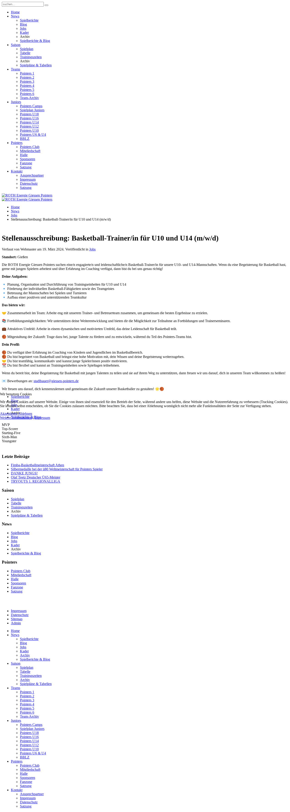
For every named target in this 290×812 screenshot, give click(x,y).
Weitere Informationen (16, 418)
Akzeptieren (8, 414)
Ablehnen (25, 414)
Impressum (42, 418)
